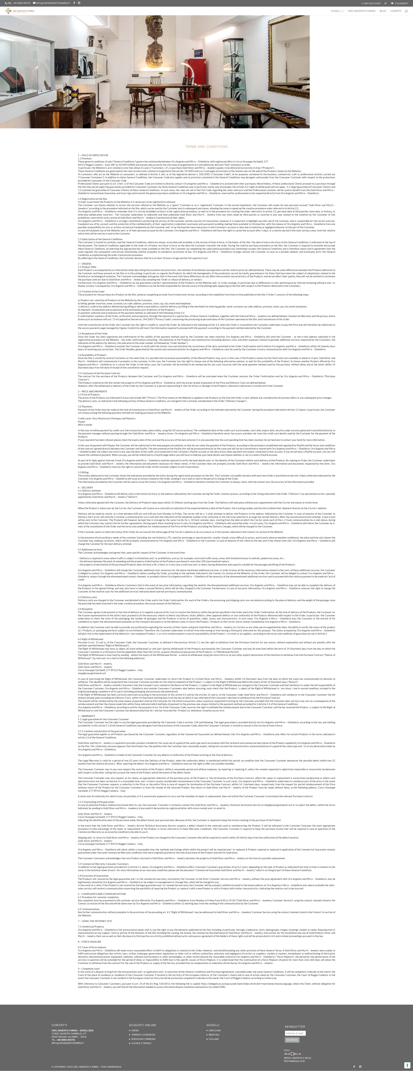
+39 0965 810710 (21, 3)
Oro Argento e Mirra (361, 11)
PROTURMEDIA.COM (294, 1061)
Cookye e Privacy (141, 1043)
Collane (214, 1039)
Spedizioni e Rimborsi (143, 1039)
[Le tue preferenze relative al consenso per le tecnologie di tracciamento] (407, 1065)
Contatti (395, 11)
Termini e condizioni (143, 1034)
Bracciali (214, 1034)
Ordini (135, 1030)
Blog (383, 11)
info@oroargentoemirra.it (68, 1043)
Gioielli (336, 11)
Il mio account (371, 3)
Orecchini (215, 1030)
